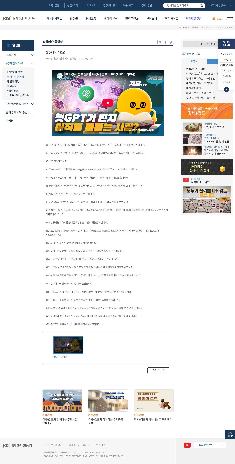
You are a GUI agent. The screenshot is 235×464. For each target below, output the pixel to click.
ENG (219, 18)
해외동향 (11, 86)
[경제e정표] (207, 111)
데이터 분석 (111, 18)
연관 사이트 (171, 18)
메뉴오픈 (32, 55)
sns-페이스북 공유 (165, 42)
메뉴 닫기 (226, 89)
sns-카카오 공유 (159, 42)
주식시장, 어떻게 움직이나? (200, 83)
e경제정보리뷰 (208, 27)
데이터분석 (227, 70)
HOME (186, 27)
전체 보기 (220, 6)
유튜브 (187, 445)
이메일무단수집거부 (79, 445)
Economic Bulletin (17, 104)
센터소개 (151, 18)
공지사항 (227, 82)
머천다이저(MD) (194, 88)
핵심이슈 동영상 (225, 27)
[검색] (184, 5)
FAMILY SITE (205, 445)
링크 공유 (171, 42)
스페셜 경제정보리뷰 (18, 95)
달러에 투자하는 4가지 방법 (200, 78)
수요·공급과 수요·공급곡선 (200, 97)
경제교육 (91, 18)
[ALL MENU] (230, 18)
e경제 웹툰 (12, 90)
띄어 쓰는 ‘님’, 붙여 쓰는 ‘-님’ (201, 93)
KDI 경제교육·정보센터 (18, 19)
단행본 (10, 121)
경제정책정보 (54, 18)
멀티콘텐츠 (132, 18)
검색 (201, 5)
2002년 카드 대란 (195, 69)
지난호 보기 (209, 44)
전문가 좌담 (13, 81)
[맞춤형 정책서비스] (207, 167)
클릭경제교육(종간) (17, 112)
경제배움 (193, 18)
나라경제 (11, 55)
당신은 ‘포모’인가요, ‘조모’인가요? (204, 73)
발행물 (74, 18)
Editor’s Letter (15, 72)
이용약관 (100, 445)
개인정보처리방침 (53, 445)
